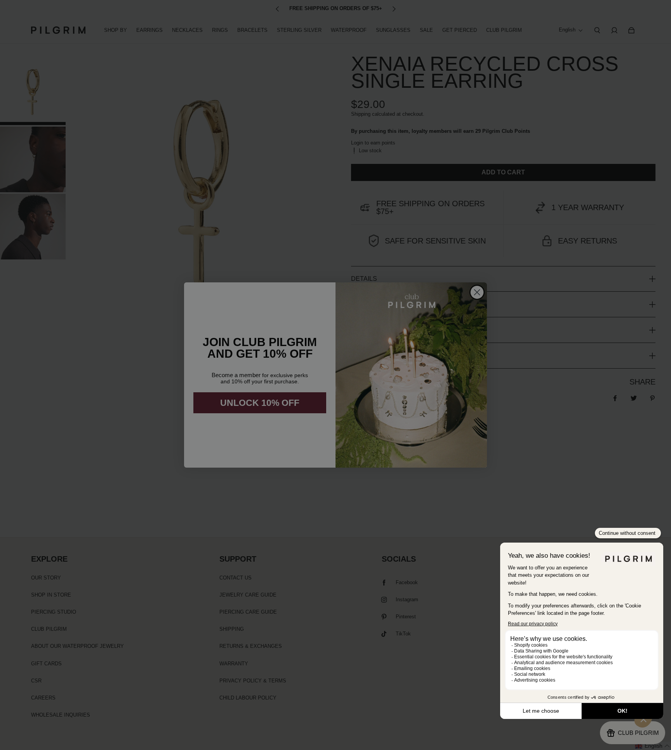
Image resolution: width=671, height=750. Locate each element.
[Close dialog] (477, 292)
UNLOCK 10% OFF (259, 403)
